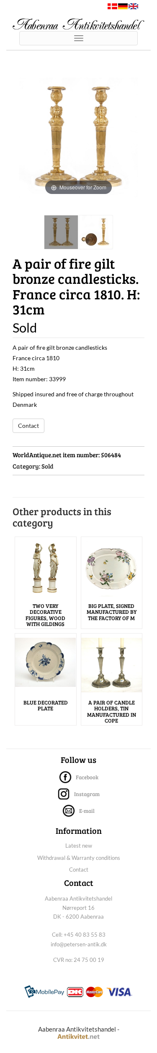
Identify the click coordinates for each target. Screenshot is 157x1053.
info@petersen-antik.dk (79, 944)
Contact (28, 425)
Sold (47, 466)
